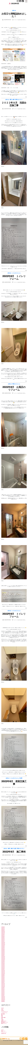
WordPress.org (3, 1033)
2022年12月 (3, 970)
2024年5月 (3, 950)
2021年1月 (2, 995)
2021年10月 (3, 986)
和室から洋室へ (3, 1017)
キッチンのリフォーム (4, 1011)
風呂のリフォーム (16, 383)
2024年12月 (3, 942)
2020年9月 (3, 1000)
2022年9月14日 (7, 108)
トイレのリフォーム (16, 272)
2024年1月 (3, 955)
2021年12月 (3, 983)
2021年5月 (2, 990)
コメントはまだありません (20, 19)
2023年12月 (3, 956)
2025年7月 (3, 935)
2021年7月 (2, 988)
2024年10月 (3, 944)
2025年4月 (3, 938)
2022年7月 (3, 976)
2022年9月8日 (7, 619)
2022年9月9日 (7, 282)
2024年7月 (3, 948)
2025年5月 (3, 937)
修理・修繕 (12, 99)
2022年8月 (3, 975)
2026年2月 (3, 930)
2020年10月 (3, 999)
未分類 (20, 778)
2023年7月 (3, 962)
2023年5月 (3, 964)
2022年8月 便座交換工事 (14, 782)
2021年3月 (3, 993)
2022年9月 (3, 974)
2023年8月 (3, 961)
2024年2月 (3, 954)
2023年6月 (3, 963)
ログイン (2, 1029)
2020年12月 (3, 996)
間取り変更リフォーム (4, 1022)
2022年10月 (3, 973)
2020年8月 (3, 1001)
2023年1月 (3, 969)
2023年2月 (3, 968)
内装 (2, 1016)
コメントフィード (3, 1032)
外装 (2, 1018)
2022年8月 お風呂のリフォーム (14, 388)
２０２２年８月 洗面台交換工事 (14, 104)
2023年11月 (3, 957)
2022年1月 (2, 982)
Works (2, 1009)
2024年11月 (3, 943)
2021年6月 (3, 989)
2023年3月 (3, 967)
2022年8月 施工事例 (13, 851)
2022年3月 (3, 981)
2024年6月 (3, 949)
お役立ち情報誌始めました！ (14, 15)
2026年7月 (3, 928)
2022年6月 (3, 977)
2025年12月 (3, 931)
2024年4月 (3, 951)
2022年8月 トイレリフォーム (14, 277)
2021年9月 (3, 987)
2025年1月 (2, 941)
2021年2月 (2, 994)
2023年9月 (3, 960)
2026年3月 (3, 929)
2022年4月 (3, 980)
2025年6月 (3, 936)
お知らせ (14, 10)
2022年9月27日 (7, 19)
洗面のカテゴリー (19, 99)
